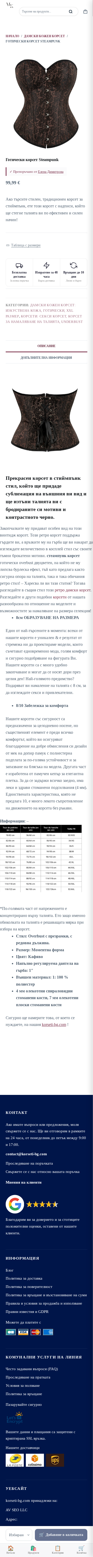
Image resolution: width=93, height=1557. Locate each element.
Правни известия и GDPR (27, 1311)
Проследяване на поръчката (29, 1163)
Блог (9, 1270)
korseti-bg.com (54, 1024)
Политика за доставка (24, 1278)
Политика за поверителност (29, 1286)
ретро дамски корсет (72, 590)
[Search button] (70, 11)
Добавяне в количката (64, 1535)
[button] (23, 245)
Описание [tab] (46, 346)
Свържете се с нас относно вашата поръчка (43, 1171)
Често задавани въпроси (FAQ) (32, 1369)
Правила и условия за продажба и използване (44, 1303)
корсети (60, 597)
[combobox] (42, 11)
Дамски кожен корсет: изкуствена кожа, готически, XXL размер (41, 310)
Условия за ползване (23, 1385)
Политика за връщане (24, 1394)
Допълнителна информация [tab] (46, 358)
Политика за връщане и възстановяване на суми (46, 1295)
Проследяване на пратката (28, 1377)
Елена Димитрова (51, 172)
